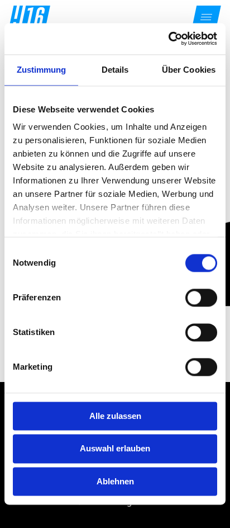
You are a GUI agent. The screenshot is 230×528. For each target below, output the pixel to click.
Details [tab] (115, 69)
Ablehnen (115, 481)
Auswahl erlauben (115, 449)
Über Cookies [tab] (188, 69)
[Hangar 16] (29, 17)
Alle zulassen (115, 416)
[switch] (201, 298)
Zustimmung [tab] (41, 69)
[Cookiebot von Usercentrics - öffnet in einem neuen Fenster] (168, 38)
